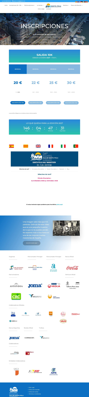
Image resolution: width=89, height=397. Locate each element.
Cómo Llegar (41, 9)
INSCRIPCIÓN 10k (18, 103)
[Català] (76, 1)
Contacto (48, 9)
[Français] (80, 1)
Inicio (6, 5)
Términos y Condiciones (35, 394)
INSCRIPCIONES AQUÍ (31, 243)
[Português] (85, 1)
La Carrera (39, 5)
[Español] (87, 1)
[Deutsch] (82, 1)
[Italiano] (83, 1)
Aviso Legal (31, 387)
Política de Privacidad (34, 389)
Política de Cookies (33, 391)
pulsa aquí (59, 204)
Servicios (65, 5)
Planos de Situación (76, 5)
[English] (78, 1)
